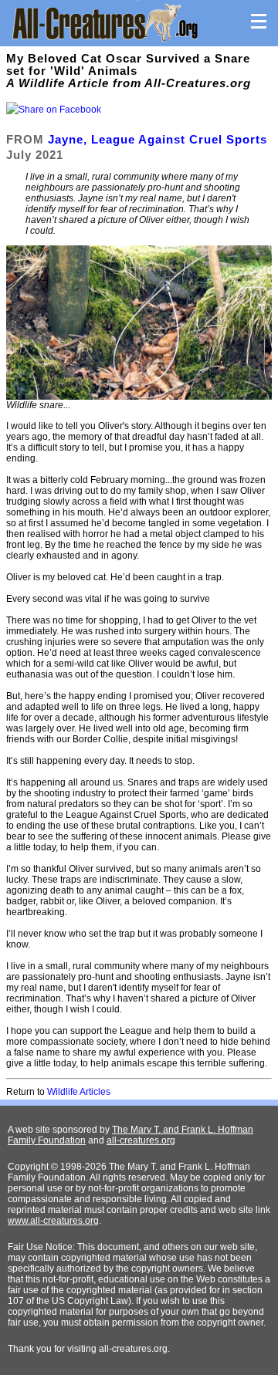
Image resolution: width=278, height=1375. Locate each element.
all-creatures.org (141, 1140)
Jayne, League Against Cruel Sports (157, 139)
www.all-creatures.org (53, 1220)
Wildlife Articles (78, 1091)
